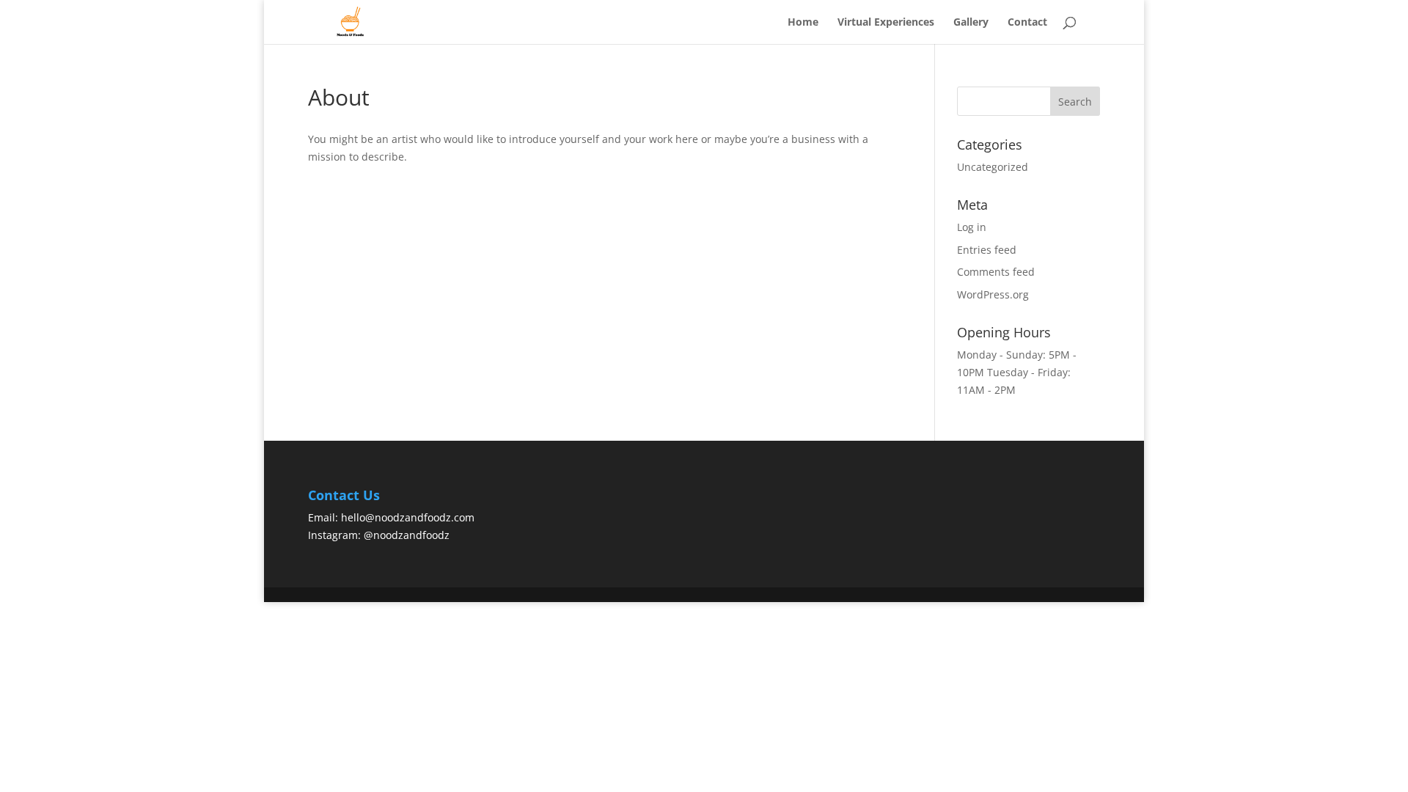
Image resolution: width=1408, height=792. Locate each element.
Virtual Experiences (885, 23)
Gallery (971, 23)
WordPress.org (993, 294)
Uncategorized (992, 167)
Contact (1027, 23)
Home (803, 23)
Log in (971, 227)
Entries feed (986, 250)
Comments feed (996, 272)
